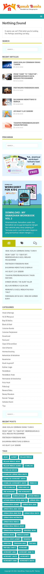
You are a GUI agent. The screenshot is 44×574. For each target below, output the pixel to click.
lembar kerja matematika (13, 517)
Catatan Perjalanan (9, 332)
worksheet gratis (10, 556)
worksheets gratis (27, 560)
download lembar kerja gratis (15, 474)
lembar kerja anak (29, 504)
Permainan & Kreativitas (11, 379)
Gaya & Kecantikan (9, 344)
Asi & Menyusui (8, 317)
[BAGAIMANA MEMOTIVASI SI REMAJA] (7, 104)
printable (32, 543)
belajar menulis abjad (12, 461)
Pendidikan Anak (8, 375)
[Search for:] (22, 49)
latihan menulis (34, 496)
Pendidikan (6, 371)
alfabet (14, 457)
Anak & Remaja (8, 313)
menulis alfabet (23, 535)
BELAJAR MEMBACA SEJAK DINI (16, 286)
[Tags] (22, 243)
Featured (5, 340)
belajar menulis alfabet (12, 466)
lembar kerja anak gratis (13, 509)
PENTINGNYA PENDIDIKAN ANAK (26, 88)
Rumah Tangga (8, 398)
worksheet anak (10, 552)
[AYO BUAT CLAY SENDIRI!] (7, 116)
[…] (32, 233)
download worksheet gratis (15, 478)
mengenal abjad (30, 530)
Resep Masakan (8, 394)
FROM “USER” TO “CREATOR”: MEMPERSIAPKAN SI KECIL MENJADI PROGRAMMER (25, 76)
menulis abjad (9, 535)
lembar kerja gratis (31, 513)
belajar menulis (26, 457)
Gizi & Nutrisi (7, 348)
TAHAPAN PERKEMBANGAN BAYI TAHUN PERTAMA (26, 124)
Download (6, 336)
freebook (33, 483)
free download (9, 487)
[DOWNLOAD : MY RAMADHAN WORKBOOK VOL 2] (22, 194)
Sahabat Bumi (7, 402)
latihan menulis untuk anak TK (15, 500)
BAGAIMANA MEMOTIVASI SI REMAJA (24, 100)
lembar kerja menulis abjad (14, 526)
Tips (4, 406)
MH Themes (36, 571)
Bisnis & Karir (7, 325)
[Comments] (35, 243)
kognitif (7, 496)
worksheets (24, 556)
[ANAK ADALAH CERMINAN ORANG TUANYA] (7, 67)
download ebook (10, 470)
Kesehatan (6, 359)
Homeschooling (8, 352)
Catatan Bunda (8, 328)
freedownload (23, 487)
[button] (40, 16)
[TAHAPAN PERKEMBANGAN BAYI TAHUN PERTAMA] (7, 128)
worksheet (23, 547)
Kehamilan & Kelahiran (11, 355)
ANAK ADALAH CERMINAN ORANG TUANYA (26, 63)
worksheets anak (10, 560)
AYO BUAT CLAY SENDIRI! (23, 111)
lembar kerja (35, 500)
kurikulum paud (19, 496)
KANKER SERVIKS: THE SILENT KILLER (18, 282)
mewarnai (27, 539)
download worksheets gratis (15, 483)
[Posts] (8, 243)
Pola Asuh (6, 383)
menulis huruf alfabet (12, 539)
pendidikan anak (20, 543)
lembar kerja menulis (11, 522)
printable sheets (10, 547)
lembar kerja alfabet (11, 504)
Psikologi (5, 387)
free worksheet (9, 491)
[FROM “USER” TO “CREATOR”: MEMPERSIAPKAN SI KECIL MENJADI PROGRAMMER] (7, 79)
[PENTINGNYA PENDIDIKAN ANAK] (7, 92)
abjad (6, 457)
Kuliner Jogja (7, 367)
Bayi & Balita (7, 321)
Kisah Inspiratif (8, 363)
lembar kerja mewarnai (12, 530)
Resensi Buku (7, 390)
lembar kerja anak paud (12, 513)
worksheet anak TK (26, 552)
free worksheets (24, 491)
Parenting (7, 543)
